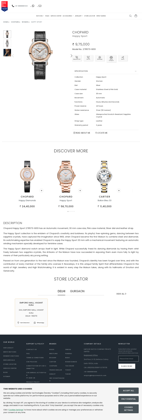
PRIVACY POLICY (32, 382)
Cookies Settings (128, 408)
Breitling (53, 353)
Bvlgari (52, 358)
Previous (13, 56)
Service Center (56, 16)
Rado (67, 358)
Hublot (52, 374)
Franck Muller (55, 370)
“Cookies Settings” (16, 409)
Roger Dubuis (71, 362)
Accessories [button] (67, 16)
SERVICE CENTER (10, 368)
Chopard (15, 22)
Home (5, 22)
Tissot (68, 370)
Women (25, 22)
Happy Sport (66, 200)
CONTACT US (31, 349)
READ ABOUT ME (82, 133)
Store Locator (89, 16)
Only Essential (128, 399)
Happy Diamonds (27, 200)
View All (120, 293)
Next (71, 56)
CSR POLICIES (31, 362)
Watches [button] (39, 16)
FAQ (28, 353)
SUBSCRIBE (126, 366)
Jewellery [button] (78, 16)
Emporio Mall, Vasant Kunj (31, 303)
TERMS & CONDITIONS (35, 358)
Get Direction (25, 323)
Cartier (104, 196)
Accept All (128, 390)
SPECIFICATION (81, 71)
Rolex (47, 16)
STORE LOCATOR (9, 364)
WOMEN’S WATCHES (11, 356)
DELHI (61, 291)
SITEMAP (6, 376)
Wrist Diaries (101, 16)
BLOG (5, 372)
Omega (68, 349)
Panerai (68, 353)
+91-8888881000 (21, 6)
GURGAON (77, 291)
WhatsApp (40, 323)
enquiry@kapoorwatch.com (95, 375)
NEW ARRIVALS (9, 360)
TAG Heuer (69, 366)
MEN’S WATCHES (9, 352)
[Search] (130, 16)
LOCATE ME (102, 133)
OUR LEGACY (8, 348)
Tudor (68, 374)
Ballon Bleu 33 (104, 200)
